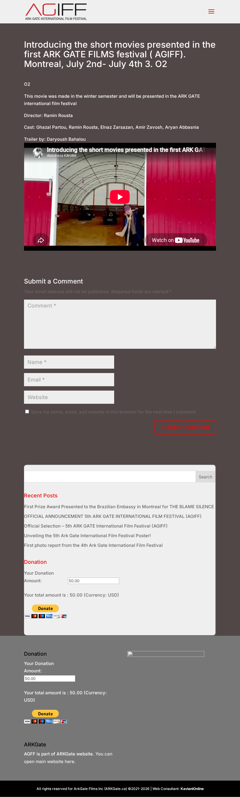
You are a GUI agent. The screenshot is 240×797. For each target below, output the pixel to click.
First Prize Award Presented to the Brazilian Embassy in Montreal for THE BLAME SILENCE (119, 506)
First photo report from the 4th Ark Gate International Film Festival (93, 545)
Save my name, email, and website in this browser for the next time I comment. (114, 412)
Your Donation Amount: (39, 576)
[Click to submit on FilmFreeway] (165, 655)
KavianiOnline (192, 788)
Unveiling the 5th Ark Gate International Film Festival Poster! (87, 535)
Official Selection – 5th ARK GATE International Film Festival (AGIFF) (96, 526)
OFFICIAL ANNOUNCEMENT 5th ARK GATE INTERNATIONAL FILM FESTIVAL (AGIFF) (113, 516)
